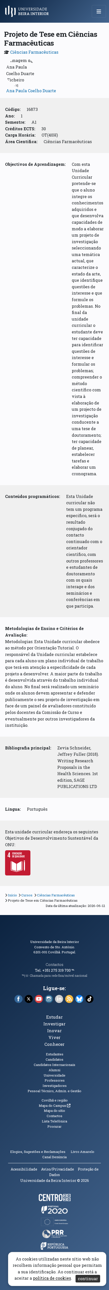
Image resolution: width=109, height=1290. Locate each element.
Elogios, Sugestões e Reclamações (37, 1151)
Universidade (54, 1075)
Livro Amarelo (83, 1151)
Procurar (54, 1126)
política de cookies (52, 1278)
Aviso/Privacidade (57, 1169)
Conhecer (54, 1044)
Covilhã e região (55, 1100)
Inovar (54, 1030)
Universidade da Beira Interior (54, 941)
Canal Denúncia (54, 1157)
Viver (54, 1037)
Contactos (54, 964)
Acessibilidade (24, 1169)
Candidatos (54, 1059)
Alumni (54, 1070)
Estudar (54, 1017)
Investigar (54, 1024)
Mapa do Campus (54, 1105)
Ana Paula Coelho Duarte (31, 90)
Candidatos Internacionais (54, 1064)
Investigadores (55, 1085)
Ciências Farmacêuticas (34, 52)
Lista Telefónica (54, 1121)
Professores (55, 1080)
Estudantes (54, 1054)
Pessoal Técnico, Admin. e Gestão (54, 1091)
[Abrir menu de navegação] (99, 11)
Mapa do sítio (54, 1110)
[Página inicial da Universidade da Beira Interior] (28, 11)
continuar (88, 1278)
